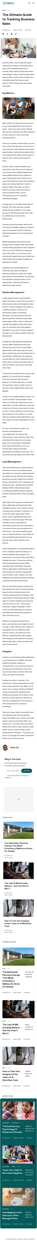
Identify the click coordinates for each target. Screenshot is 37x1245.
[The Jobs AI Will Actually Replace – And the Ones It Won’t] (18, 870)
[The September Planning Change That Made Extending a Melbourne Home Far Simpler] (18, 830)
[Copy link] (16, 34)
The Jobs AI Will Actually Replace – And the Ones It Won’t (16, 886)
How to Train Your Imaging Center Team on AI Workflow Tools (17, 923)
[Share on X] (7, 34)
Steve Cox (7, 30)
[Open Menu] (34, 3)
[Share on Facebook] (3, 34)
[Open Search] (29, 3)
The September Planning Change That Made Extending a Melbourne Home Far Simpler (18, 847)
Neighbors (5, 1123)
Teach (13, 1167)
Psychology (15, 1123)
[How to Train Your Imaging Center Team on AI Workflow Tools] (18, 908)
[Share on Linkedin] (11, 34)
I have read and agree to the (16, 776)
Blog (4, 10)
